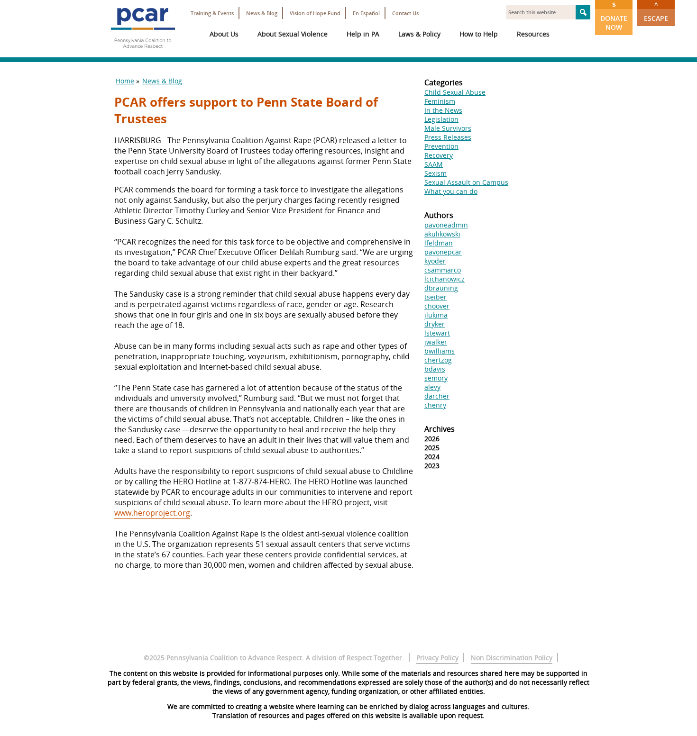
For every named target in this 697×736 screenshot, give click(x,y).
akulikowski (442, 233)
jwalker (435, 341)
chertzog (438, 359)
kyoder (435, 260)
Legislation (441, 119)
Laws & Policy (419, 33)
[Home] (143, 52)
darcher (436, 395)
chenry (435, 404)
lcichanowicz (444, 278)
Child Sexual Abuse (455, 92)
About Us (224, 33)
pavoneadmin (446, 224)
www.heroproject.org (152, 513)
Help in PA (363, 33)
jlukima (436, 314)
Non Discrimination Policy (511, 657)
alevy (432, 386)
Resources (533, 33)
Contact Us (405, 13)
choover (436, 305)
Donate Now (613, 16)
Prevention (441, 146)
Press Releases (447, 137)
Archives (439, 429)
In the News (443, 110)
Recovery (438, 155)
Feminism (439, 101)
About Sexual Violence (292, 33)
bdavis (434, 368)
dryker (434, 323)
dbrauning (441, 287)
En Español (366, 13)
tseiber (435, 296)
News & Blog (261, 13)
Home (125, 80)
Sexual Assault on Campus (466, 182)
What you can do (450, 191)
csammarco (442, 269)
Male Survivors (447, 128)
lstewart (437, 332)
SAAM (433, 164)
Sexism (435, 173)
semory (436, 377)
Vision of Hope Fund (315, 13)
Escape (656, 11)
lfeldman (438, 242)
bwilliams (439, 350)
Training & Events (212, 13)
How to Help (478, 33)
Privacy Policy (437, 657)
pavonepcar (443, 251)
